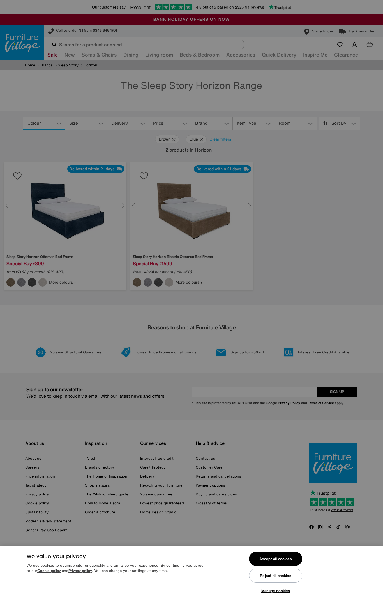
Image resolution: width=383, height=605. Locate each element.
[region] (191, 575)
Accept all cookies (275, 559)
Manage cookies (275, 591)
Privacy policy (80, 571)
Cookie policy (49, 571)
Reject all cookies (275, 575)
